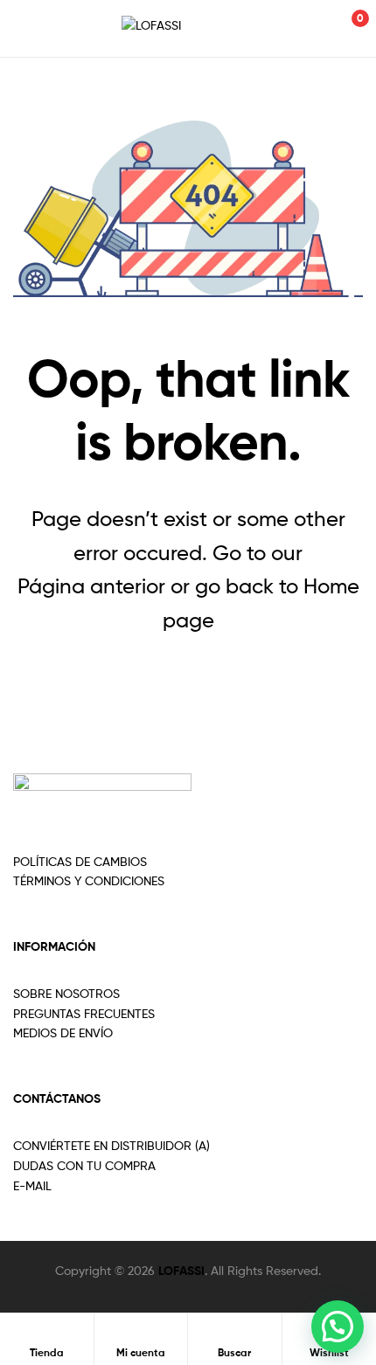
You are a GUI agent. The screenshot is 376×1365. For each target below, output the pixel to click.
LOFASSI (181, 1270)
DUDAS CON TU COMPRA (84, 1165)
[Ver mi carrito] (341, 28)
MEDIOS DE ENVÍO (63, 1032)
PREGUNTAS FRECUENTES (84, 1013)
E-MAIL (32, 1185)
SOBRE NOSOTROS (66, 993)
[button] (337, 1326)
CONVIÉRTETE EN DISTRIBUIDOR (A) (111, 1145)
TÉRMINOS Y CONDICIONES (88, 880)
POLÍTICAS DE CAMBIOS (80, 861)
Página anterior (91, 586)
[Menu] (31, 28)
